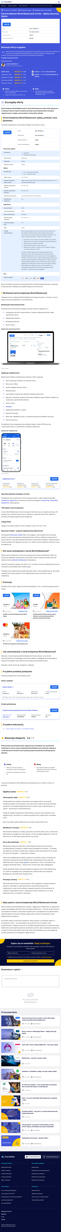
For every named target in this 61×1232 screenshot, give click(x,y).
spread (26, 862)
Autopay (9, 406)
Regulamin (3, 1214)
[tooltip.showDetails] (43, 131)
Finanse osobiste (12, 5)
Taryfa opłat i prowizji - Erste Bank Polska (20, 729)
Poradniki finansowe (6, 1173)
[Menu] (59, 2)
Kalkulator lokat (36, 1190)
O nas (2, 1216)
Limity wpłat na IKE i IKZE (7, 1193)
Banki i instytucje (5, 1180)
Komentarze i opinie (25, 10)
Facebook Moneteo (34, 1157)
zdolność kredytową (19, 560)
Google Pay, (5, 500)
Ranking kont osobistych (38, 1173)
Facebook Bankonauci (52, 1157)
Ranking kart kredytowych (38, 1177)
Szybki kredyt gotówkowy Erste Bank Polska (20, 710)
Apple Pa (13, 500)
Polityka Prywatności (6, 1211)
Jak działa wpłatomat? (7, 1200)
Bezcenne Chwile (16, 535)
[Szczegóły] (38, 28)
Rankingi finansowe (6, 1167)
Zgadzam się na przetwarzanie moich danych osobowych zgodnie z (30, 957)
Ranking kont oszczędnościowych (40, 1170)
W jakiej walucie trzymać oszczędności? (11, 1196)
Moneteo (3, 5)
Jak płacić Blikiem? (6, 1203)
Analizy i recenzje (5, 1170)
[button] (23, 278)
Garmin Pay (45, 500)
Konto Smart (7, 687)
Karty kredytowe (23, 5)
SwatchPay (54, 500)
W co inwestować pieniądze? (8, 1190)
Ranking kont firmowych (38, 1180)
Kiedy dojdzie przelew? (38, 1200)
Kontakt (3, 1219)
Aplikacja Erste (8, 479)
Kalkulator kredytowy (37, 1193)
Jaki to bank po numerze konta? (40, 1196)
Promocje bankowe (6, 1177)
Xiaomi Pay (5, 503)
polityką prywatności (46, 957)
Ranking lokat (35, 1167)
